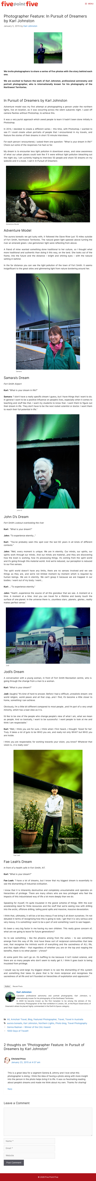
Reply (10, 1089)
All (8, 1019)
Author (7, 986)
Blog (30, 1019)
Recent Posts (18, 986)
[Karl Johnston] (10, 1001)
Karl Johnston (24, 992)
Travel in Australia (74, 1019)
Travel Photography (77, 1023)
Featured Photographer (45, 1019)
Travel (61, 1019)
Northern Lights (46, 1023)
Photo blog (61, 1023)
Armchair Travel (19, 1019)
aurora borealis (14, 1023)
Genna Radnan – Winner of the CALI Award (28, 1027)
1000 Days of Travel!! (17, 1031)
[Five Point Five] (19, 4)
